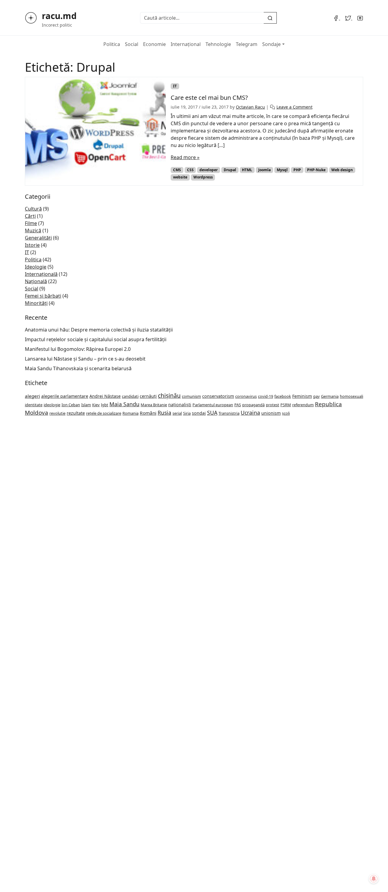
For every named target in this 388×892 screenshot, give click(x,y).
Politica (111, 44)
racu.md (59, 15)
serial (177, 413)
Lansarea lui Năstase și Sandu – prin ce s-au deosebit (85, 358)
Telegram (246, 44)
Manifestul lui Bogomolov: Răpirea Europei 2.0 (78, 349)
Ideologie (35, 266)
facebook (282, 396)
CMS (177, 169)
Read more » (185, 157)
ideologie (52, 404)
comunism (191, 396)
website (180, 177)
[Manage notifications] (374, 879)
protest (272, 404)
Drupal (230, 169)
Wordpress (203, 177)
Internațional (186, 44)
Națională (36, 281)
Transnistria (229, 413)
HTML (247, 169)
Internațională (41, 274)
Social (131, 44)
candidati (130, 396)
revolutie (57, 413)
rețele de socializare (103, 413)
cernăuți (148, 396)
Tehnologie (218, 44)
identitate (33, 404)
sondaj (199, 413)
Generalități (38, 237)
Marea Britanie (154, 404)
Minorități (36, 303)
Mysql (282, 169)
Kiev (96, 404)
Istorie (32, 245)
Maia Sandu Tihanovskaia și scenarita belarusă (78, 368)
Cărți (30, 216)
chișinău (169, 395)
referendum (303, 404)
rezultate (76, 413)
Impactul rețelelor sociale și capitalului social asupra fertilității (95, 339)
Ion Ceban (71, 404)
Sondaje (271, 44)
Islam (86, 404)
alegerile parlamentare (64, 396)
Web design (342, 169)
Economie (154, 44)
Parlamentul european (212, 404)
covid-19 (265, 396)
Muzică (33, 230)
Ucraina (250, 412)
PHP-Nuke (316, 169)
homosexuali (351, 396)
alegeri (32, 396)
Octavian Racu (250, 107)
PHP (297, 169)
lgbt (104, 404)
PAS (237, 404)
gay (316, 396)
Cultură (33, 208)
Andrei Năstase (105, 396)
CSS (190, 169)
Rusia (164, 412)
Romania (130, 413)
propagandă (253, 404)
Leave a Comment (294, 107)
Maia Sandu (124, 404)
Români (148, 413)
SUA (212, 412)
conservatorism (218, 396)
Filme (31, 223)
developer (208, 169)
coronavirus (246, 396)
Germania (330, 396)
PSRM (285, 404)
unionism (271, 413)
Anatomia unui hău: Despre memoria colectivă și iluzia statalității (99, 329)
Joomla (264, 169)
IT (175, 86)
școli (286, 413)
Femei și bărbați (43, 295)
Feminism (302, 396)
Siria (187, 413)
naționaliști (179, 404)
